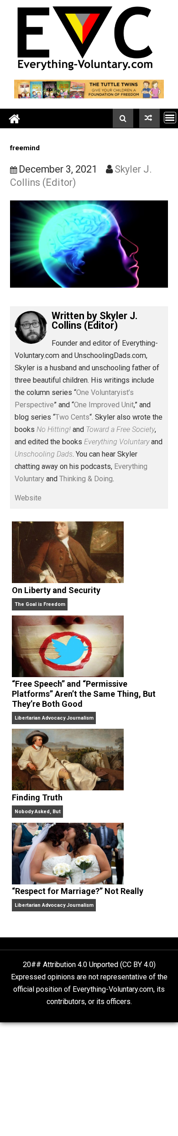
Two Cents (72, 417)
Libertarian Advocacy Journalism (54, 718)
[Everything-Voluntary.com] (15, 118)
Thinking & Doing (86, 478)
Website (28, 498)
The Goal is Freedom (40, 604)
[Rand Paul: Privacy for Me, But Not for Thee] (149, 118)
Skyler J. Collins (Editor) (95, 320)
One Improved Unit (104, 404)
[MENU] (170, 117)
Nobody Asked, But (38, 812)
